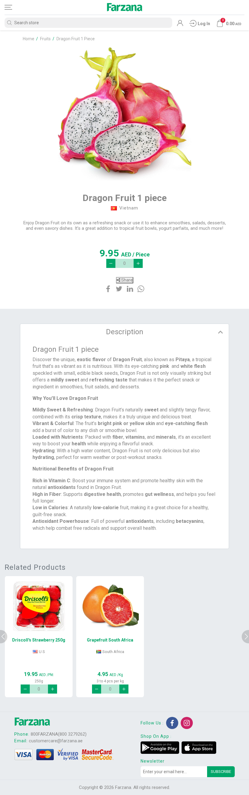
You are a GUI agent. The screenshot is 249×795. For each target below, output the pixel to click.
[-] (110, 263)
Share (126, 280)
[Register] (180, 24)
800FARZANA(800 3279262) (59, 734)
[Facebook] (172, 723)
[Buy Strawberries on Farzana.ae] (39, 606)
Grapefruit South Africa (110, 640)
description (124, 332)
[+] (138, 263)
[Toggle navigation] (14, 7)
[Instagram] (187, 723)
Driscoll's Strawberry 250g (38, 640)
